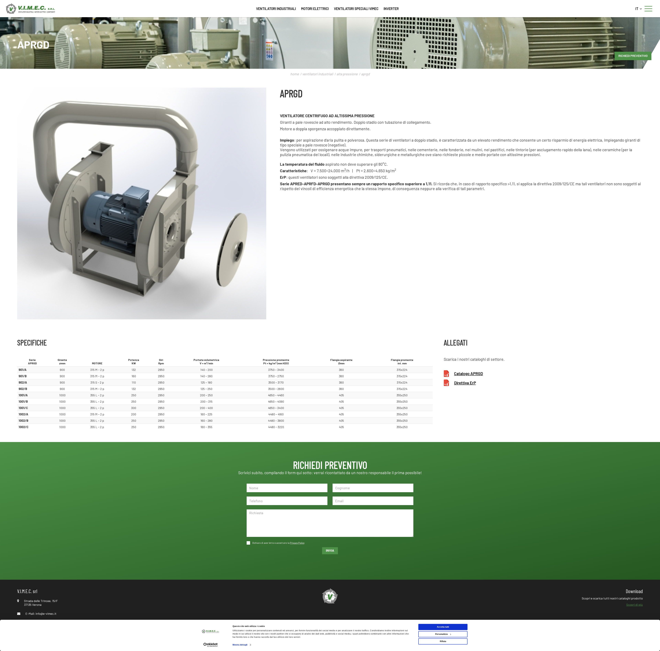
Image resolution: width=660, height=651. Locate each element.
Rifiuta (443, 641)
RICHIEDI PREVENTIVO (633, 56)
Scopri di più (634, 604)
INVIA (330, 550)
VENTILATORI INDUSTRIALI (276, 9)
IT (637, 9)
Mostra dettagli (240, 645)
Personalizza (441, 634)
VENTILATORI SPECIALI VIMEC (356, 9)
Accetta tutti (443, 627)
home (294, 74)
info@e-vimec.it (46, 613)
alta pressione (347, 74)
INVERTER (391, 9)
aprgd (365, 74)
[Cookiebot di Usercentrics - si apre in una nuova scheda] (211, 645)
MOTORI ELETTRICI (315, 9)
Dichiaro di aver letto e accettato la (278, 542)
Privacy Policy (297, 542)
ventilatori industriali (317, 74)
